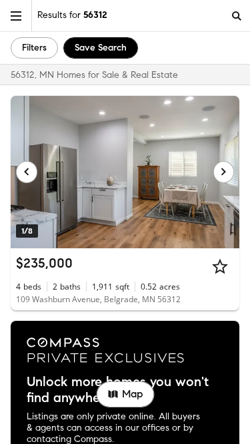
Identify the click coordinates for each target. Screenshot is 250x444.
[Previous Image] (26, 171)
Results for (72, 15)
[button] (16, 15)
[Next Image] (224, 171)
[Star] (220, 266)
